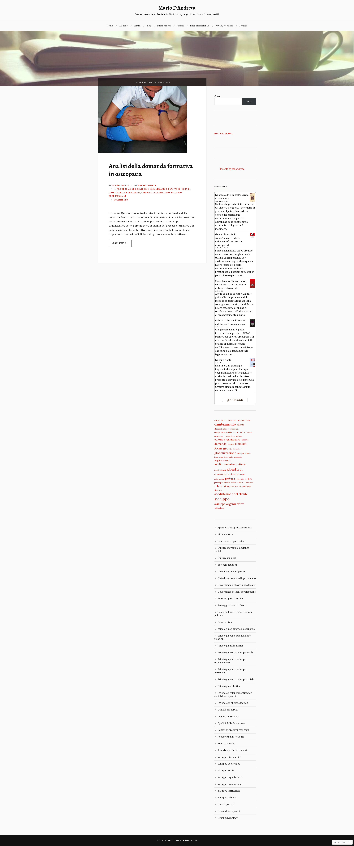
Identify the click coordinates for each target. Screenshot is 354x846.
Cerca (217, 96)
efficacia (231, 444)
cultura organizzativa (227, 439)
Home (110, 25)
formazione (237, 449)
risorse (218, 490)
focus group (223, 448)
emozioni (241, 444)
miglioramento (222, 460)
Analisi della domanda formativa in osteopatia (151, 170)
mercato (238, 457)
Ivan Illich (220, 363)
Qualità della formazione (124, 192)
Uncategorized (226, 804)
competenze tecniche (223, 432)
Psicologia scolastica (229, 686)
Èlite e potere (225, 534)
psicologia (218, 482)
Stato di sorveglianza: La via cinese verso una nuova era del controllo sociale (230, 284)
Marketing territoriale (230, 598)
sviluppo (222, 498)
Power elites (225, 622)
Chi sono (123, 25)
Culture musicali (227, 557)
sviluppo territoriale (229, 790)
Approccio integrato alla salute (235, 527)
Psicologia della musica (230, 645)
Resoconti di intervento (231, 736)
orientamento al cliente (225, 474)
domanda (220, 443)
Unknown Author (222, 327)
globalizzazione (225, 453)
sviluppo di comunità (229, 757)
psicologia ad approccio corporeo (236, 628)
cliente (240, 424)
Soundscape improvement (232, 750)
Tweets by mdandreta (232, 168)
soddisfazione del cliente (231, 494)
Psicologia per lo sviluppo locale (235, 652)
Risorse (180, 25)
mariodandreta (147, 185)
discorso (245, 440)
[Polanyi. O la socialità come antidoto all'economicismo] (252, 326)
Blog (149, 25)
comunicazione (242, 432)
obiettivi (235, 469)
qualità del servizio (237, 483)
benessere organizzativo (239, 420)
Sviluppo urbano (227, 797)
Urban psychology (228, 817)
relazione (249, 482)
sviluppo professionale (230, 784)
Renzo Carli (232, 486)
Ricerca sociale (226, 743)
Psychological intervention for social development (233, 694)
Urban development (229, 811)
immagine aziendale (244, 453)
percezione (241, 474)
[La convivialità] (252, 365)
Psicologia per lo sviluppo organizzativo (142, 189)
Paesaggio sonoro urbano (232, 605)
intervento (228, 457)
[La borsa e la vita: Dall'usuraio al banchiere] (252, 200)
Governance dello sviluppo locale (236, 584)
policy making (219, 479)
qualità (227, 482)
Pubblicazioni (164, 25)
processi (240, 479)
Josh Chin (220, 291)
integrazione (218, 457)
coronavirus (229, 436)
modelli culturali (220, 470)
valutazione (219, 508)
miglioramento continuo (230, 464)
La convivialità (223, 359)
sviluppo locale (226, 770)
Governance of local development (237, 591)
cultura (239, 436)
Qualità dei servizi (179, 189)
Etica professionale (199, 25)
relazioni (220, 486)
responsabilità (245, 486)
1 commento (121, 200)
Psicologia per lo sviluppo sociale (236, 679)
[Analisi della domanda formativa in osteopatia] (142, 151)
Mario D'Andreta (177, 7)
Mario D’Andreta (223, 134)
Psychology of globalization (233, 702)
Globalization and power (231, 571)
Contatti (243, 25)
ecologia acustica (227, 564)
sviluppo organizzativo (155, 192)
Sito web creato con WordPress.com (177, 840)
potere (230, 478)
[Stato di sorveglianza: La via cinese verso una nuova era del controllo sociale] (252, 286)
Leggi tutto (118, 244)
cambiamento (225, 424)
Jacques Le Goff (222, 201)
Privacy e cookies (224, 25)
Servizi (137, 25)
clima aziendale (220, 429)
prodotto (248, 479)
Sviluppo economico (229, 763)
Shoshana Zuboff (222, 248)
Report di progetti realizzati (233, 729)
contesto (218, 436)
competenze (233, 429)
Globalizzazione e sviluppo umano (237, 578)
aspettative (220, 420)
